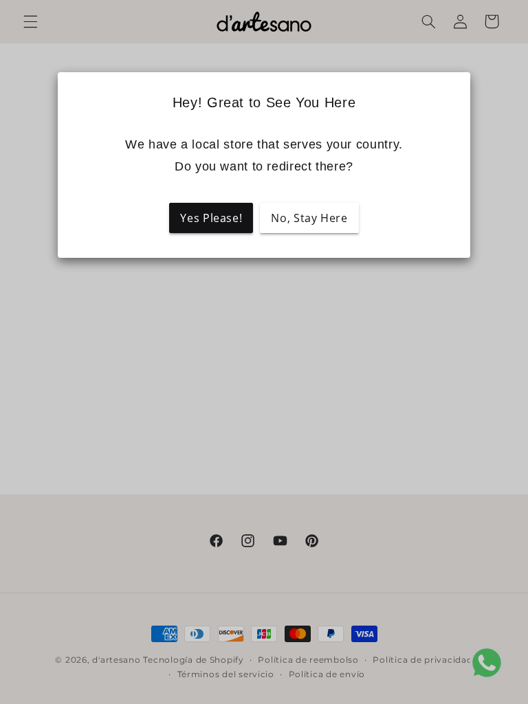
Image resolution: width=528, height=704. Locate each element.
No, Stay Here (309, 218)
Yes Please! (211, 218)
